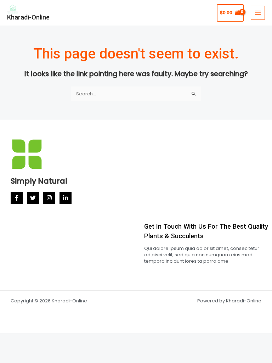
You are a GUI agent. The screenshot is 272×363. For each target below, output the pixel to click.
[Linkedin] (66, 198)
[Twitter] (33, 198)
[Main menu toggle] (258, 13)
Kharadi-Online (28, 17)
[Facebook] (17, 198)
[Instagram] (49, 198)
